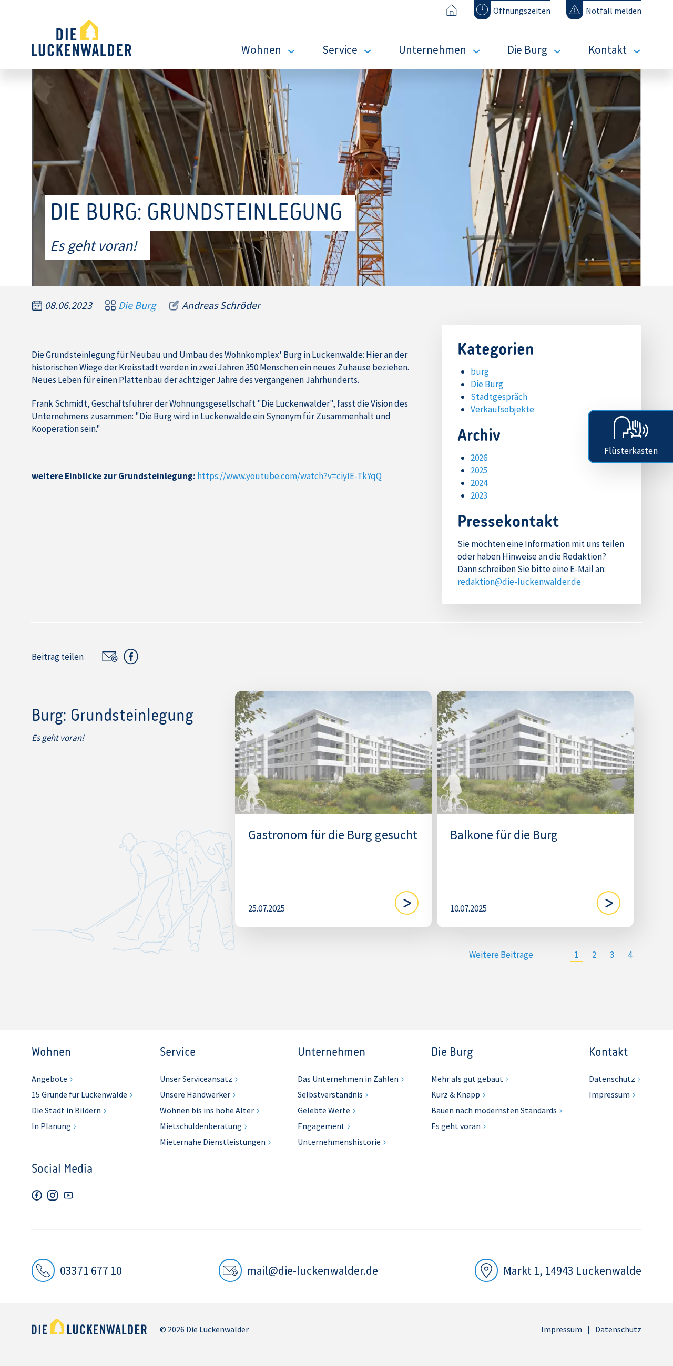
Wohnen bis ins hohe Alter (207, 1110)
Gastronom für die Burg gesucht (332, 835)
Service (340, 50)
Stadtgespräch (499, 396)
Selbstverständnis (330, 1094)
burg (480, 371)
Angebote (49, 1078)
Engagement (321, 1126)
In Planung (51, 1126)
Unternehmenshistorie (339, 1141)
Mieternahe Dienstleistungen (213, 1141)
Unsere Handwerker (195, 1094)
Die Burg (527, 50)
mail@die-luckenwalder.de (312, 1270)
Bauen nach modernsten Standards (494, 1110)
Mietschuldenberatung (201, 1126)
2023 (479, 495)
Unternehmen (432, 50)
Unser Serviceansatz (196, 1078)
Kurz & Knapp (455, 1094)
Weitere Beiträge (501, 954)
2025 (479, 470)
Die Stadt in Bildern (66, 1110)
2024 (479, 483)
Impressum (609, 1094)
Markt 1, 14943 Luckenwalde (572, 1270)
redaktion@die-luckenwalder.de (519, 581)
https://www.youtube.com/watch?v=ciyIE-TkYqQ (289, 476)
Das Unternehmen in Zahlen (348, 1078)
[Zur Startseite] (451, 10)
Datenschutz (612, 1078)
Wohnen (261, 50)
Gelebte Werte (324, 1110)
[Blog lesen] (407, 903)
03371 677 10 (91, 1270)
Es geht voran (456, 1126)
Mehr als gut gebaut (467, 1078)
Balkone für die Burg (504, 835)
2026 (479, 457)
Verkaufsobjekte (502, 409)
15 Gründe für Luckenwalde (79, 1094)
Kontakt (607, 50)
